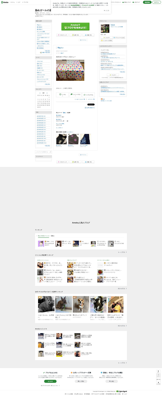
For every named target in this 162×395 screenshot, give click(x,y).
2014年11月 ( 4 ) (41, 116)
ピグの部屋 (120, 26)
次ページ (83, 40)
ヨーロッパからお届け (103, 260)
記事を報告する (91, 107)
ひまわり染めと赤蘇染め (43, 41)
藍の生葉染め (40, 48)
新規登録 (147, 2)
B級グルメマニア (72, 260)
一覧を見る (122, 72)
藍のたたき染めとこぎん (43, 43)
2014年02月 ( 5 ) (41, 131)
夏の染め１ (59, 119)
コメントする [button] (76, 95)
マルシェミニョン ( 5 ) (42, 79)
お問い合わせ (79, 394)
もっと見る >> (59, 127)
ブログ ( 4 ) (40, 61)
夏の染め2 (58, 115)
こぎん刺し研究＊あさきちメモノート (110, 57)
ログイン (156, 2)
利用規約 (88, 394)
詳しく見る (81, 381)
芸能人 (53, 235)
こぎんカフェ (40, 46)
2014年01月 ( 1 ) (41, 134)
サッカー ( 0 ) (40, 70)
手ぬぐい (61, 48)
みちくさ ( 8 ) (40, 77)
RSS (104, 99)
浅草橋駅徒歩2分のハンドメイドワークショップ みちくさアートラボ (113, 87)
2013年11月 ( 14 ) (41, 138)
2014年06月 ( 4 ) (41, 123)
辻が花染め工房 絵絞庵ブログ (108, 54)
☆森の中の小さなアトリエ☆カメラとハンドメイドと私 (113, 69)
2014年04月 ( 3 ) (41, 127)
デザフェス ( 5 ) (41, 74)
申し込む (111, 381)
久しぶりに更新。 (60, 123)
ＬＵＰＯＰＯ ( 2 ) (41, 81)
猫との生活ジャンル (43, 235)
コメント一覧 (91, 99)
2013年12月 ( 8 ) (41, 136)
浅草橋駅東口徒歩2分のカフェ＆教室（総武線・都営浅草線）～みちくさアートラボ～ (113, 91)
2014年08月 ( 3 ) (41, 118)
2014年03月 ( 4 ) (41, 129)
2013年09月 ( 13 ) (41, 143)
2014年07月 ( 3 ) (41, 120)
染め (62, 53)
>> (47, 93)
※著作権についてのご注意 (106, 100)
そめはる (112, 25)
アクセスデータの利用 (98, 394)
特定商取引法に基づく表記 (114, 394)
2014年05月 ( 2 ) (41, 125)
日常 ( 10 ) (39, 65)
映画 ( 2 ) (39, 72)
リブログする (89, 95)
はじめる (50, 381)
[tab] (43, 236)
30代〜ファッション (43, 260)
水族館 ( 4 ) (40, 68)
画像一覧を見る (46, 52)
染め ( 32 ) (39, 63)
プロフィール (113, 26)
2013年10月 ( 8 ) (41, 140)
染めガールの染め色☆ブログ (50, 10)
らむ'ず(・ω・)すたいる (107, 61)
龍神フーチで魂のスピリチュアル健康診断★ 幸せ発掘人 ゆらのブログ (113, 65)
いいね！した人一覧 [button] (80, 99)
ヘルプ (125, 394)
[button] (158, 383)
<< (40, 93)
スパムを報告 (69, 394)
